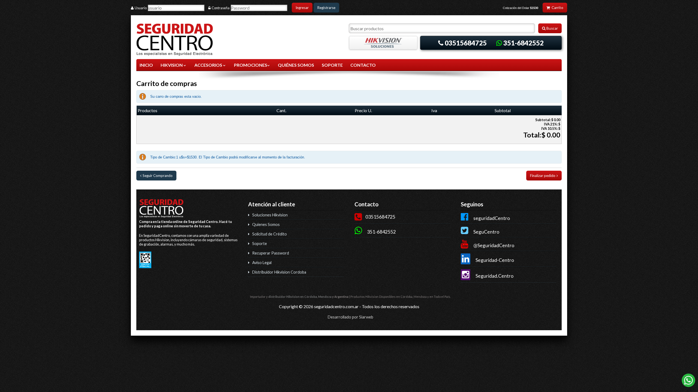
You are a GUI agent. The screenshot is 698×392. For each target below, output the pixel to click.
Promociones (250, 65)
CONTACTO (363, 65)
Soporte (259, 243)
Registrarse (326, 7)
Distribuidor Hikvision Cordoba (279, 272)
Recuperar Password (270, 253)
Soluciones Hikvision (270, 215)
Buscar (552, 28)
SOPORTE (332, 65)
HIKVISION (172, 65)
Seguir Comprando (158, 175)
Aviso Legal (262, 262)
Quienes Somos (266, 224)
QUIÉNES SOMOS (296, 65)
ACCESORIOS (208, 65)
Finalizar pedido (542, 175)
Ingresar (302, 7)
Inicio (146, 65)
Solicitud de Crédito (269, 234)
